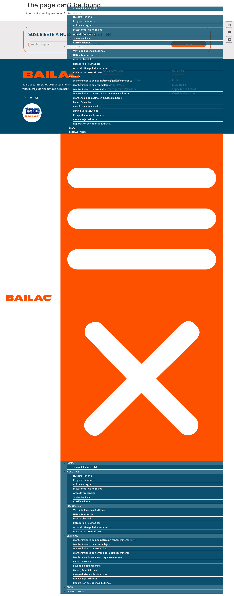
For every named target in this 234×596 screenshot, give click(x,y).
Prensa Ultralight (83, 59)
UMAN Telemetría (83, 55)
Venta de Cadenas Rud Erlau (89, 51)
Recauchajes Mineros (85, 119)
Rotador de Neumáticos (86, 64)
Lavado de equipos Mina (87, 106)
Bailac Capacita (82, 102)
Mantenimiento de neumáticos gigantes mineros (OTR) (104, 81)
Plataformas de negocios (87, 30)
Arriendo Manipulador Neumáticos (92, 68)
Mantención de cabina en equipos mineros (97, 98)
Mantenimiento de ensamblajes (91, 85)
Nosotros (75, 13)
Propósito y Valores (84, 21)
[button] (141, 297)
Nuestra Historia (82, 17)
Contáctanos (77, 132)
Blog (72, 128)
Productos (76, 47)
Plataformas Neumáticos (87, 72)
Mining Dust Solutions (85, 111)
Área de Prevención (84, 34)
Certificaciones (81, 43)
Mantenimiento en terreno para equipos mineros (101, 94)
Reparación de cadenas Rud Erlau (92, 124)
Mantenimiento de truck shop (90, 89)
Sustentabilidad (82, 38)
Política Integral (82, 25)
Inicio (72, 4)
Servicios (75, 76)
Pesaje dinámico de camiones (90, 115)
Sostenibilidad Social (85, 9)
